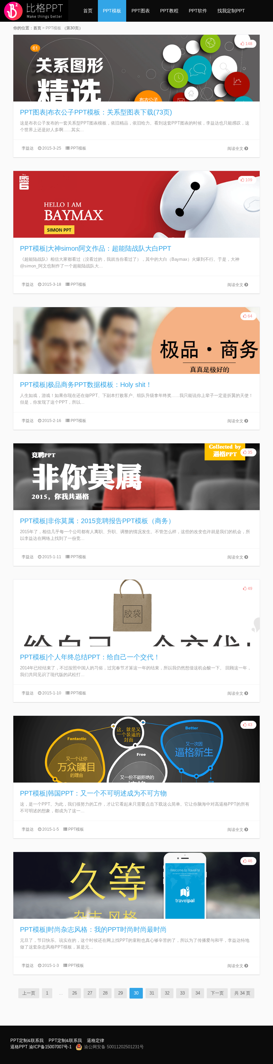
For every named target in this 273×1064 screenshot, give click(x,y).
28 (105, 993)
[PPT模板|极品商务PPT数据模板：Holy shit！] (136, 340)
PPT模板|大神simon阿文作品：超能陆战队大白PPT (95, 248)
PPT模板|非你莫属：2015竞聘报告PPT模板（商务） (97, 520)
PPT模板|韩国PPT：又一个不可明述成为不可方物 (93, 793)
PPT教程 (169, 10)
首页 (88, 10)
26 (74, 993)
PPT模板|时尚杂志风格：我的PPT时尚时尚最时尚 (93, 929)
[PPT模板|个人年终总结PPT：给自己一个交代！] (136, 613)
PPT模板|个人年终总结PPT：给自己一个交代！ (90, 657)
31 (151, 993)
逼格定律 (95, 1040)
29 (120, 993)
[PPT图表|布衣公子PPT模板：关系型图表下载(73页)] (136, 68)
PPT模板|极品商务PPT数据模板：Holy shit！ (86, 384)
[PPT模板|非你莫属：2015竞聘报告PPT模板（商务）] (136, 476)
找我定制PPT (231, 10)
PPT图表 (141, 10)
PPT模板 (112, 10)
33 (182, 993)
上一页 (28, 993)
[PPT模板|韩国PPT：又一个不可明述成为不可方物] (136, 749)
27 (90, 993)
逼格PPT (19, 1046)
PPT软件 (198, 10)
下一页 (217, 993)
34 (197, 993)
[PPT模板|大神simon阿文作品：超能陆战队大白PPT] (136, 204)
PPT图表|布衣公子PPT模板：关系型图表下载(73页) (96, 112)
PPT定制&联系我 (27, 1040)
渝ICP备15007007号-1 (50, 1046)
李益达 (28, 148)
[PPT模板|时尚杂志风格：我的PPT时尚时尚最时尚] (136, 885)
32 (167, 993)
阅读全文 (235, 148)
